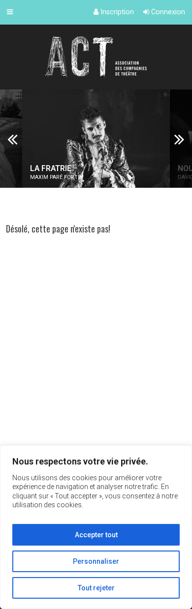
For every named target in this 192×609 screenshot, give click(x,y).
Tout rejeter (96, 588)
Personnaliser (96, 561)
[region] (96, 527)
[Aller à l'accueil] (96, 57)
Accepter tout (96, 535)
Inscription (116, 12)
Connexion (167, 12)
